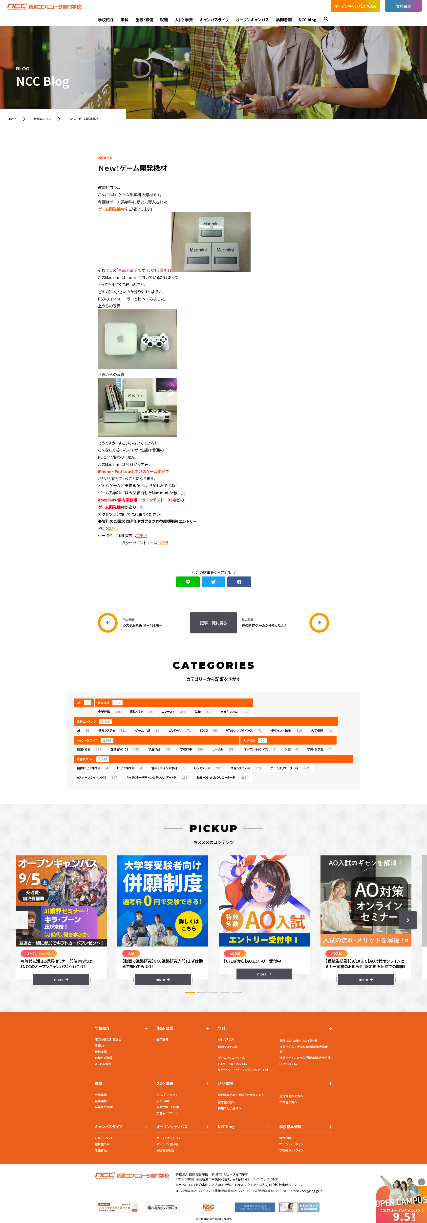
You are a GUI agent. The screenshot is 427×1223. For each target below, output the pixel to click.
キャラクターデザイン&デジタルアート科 (243, 1070)
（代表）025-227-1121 (197, 1190)
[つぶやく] (213, 581)
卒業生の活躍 (104, 1107)
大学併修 (321, 730)
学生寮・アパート (166, 1113)
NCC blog (307, 20)
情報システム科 (246, 768)
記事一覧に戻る (213, 623)
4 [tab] (225, 992)
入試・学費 (184, 20)
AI (83, 730)
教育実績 (109, 702)
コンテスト (173, 711)
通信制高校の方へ (291, 1096)
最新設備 (162, 1039)
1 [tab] (190, 992)
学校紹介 (106, 20)
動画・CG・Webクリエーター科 (221, 777)
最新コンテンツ (93, 721)
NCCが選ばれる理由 (108, 1039)
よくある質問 (103, 1064)
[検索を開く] (326, 19)
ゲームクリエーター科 (289, 768)
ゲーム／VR (147, 730)
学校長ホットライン (291, 1150)
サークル (223, 749)
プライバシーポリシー (292, 1144)
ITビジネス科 (129, 768)
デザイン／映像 (286, 730)
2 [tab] (202, 992)
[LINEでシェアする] (188, 581)
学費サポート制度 (167, 1107)
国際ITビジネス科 (92, 768)
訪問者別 (284, 20)
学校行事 (191, 749)
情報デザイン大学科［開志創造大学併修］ (305, 1057)
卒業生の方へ (288, 1102)
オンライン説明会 (167, 1144)
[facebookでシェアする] (239, 581)
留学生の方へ (227, 1102)
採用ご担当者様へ (229, 1108)
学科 (124, 20)
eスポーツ (180, 730)
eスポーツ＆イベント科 (97, 777)
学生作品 (159, 749)
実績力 (99, 1045)
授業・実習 (89, 749)
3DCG (208, 730)
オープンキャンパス (252, 20)
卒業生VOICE (234, 711)
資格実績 (101, 1051)
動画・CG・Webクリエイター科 (298, 1040)
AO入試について (167, 1095)
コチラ (113, 528)
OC (82, 702)
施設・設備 (144, 20)
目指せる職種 (103, 1057)
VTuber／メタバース (244, 730)
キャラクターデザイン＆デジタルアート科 (156, 777)
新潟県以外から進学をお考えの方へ (241, 1095)
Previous (19, 920)
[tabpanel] (61, 920)
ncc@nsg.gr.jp (311, 1190)
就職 (164, 20)
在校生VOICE (124, 749)
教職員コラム (92, 759)
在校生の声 (102, 1144)
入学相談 (253, 740)
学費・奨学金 (319, 749)
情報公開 (285, 1138)
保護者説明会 (165, 1150)
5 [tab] (237, 992)
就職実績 (101, 1095)
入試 (291, 749)
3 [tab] (213, 992)
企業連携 (109, 711)
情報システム (112, 730)
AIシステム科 (207, 768)
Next (408, 920)
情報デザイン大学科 (167, 768)
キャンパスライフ (214, 20)
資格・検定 (141, 711)
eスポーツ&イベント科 (232, 1064)
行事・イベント (104, 1138)
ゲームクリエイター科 (231, 1057)
